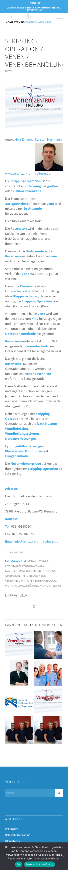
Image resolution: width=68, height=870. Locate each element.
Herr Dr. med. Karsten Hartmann (39, 139)
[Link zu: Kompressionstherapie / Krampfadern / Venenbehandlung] (48, 645)
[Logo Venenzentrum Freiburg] (34, 107)
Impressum (11, 828)
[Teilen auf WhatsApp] (34, 606)
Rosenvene (34, 571)
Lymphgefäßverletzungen (24, 565)
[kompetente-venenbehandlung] (28, 20)
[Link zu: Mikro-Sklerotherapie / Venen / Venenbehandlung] (19, 730)
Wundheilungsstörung (22, 585)
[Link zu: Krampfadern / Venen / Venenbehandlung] (48, 730)
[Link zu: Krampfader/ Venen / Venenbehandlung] (48, 673)
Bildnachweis (12, 841)
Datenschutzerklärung (17, 835)
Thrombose (29, 575)
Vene (42, 575)
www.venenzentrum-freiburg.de (27, 173)
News (8, 71)
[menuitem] (35, 3)
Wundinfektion (51, 585)
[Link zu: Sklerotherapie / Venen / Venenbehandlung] (19, 701)
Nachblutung (15, 571)
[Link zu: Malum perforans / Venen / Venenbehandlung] (19, 673)
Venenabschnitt (16, 580)
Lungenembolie (38, 561)
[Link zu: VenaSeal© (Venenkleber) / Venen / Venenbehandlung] (48, 701)
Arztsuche (35, 2)
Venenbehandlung (42, 580)
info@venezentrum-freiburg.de (36, 541)
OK (18, 864)
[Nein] (63, 856)
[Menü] (58, 20)
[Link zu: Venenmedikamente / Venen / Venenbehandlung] (19, 645)
